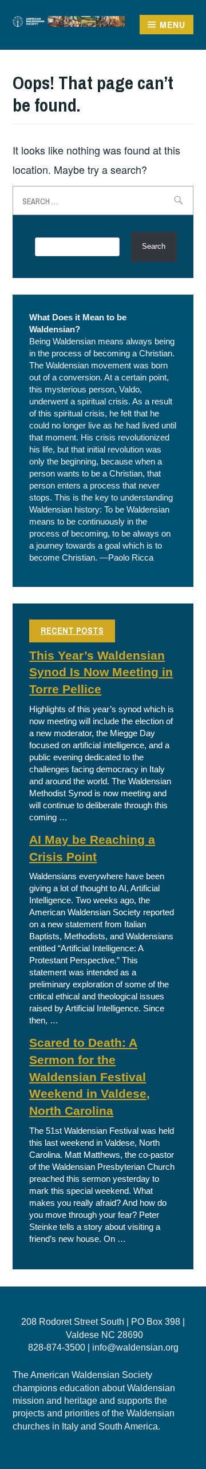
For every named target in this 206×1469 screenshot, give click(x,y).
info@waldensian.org (135, 1347)
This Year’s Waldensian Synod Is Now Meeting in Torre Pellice (101, 673)
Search (153, 246)
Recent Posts (72, 630)
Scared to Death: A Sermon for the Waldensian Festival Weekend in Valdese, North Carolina (89, 1077)
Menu (172, 24)
